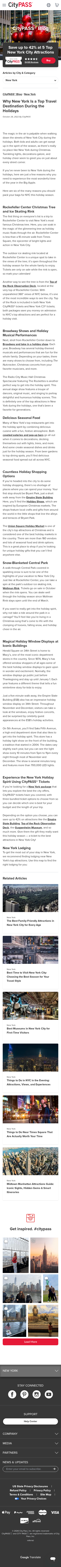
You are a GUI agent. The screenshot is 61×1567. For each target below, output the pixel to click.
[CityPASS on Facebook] (12, 1394)
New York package (39, 786)
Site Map (45, 1494)
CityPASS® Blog (12, 94)
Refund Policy (18, 1490)
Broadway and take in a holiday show (25, 344)
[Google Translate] (30, 1557)
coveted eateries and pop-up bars (23, 435)
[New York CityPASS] (13, 60)
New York (30, 94)
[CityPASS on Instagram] (37, 1394)
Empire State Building (39, 497)
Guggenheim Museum (28, 827)
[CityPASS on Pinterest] (24, 1394)
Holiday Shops (35, 501)
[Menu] (4, 5)
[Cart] (57, 5)
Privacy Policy (42, 1490)
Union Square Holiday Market (26, 526)
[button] (30, 1371)
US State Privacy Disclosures (30, 1486)
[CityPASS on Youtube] (49, 1394)
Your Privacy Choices (33, 1498)
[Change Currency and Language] (49, 5)
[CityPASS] (20, 5)
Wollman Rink (11, 588)
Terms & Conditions (21, 1494)
